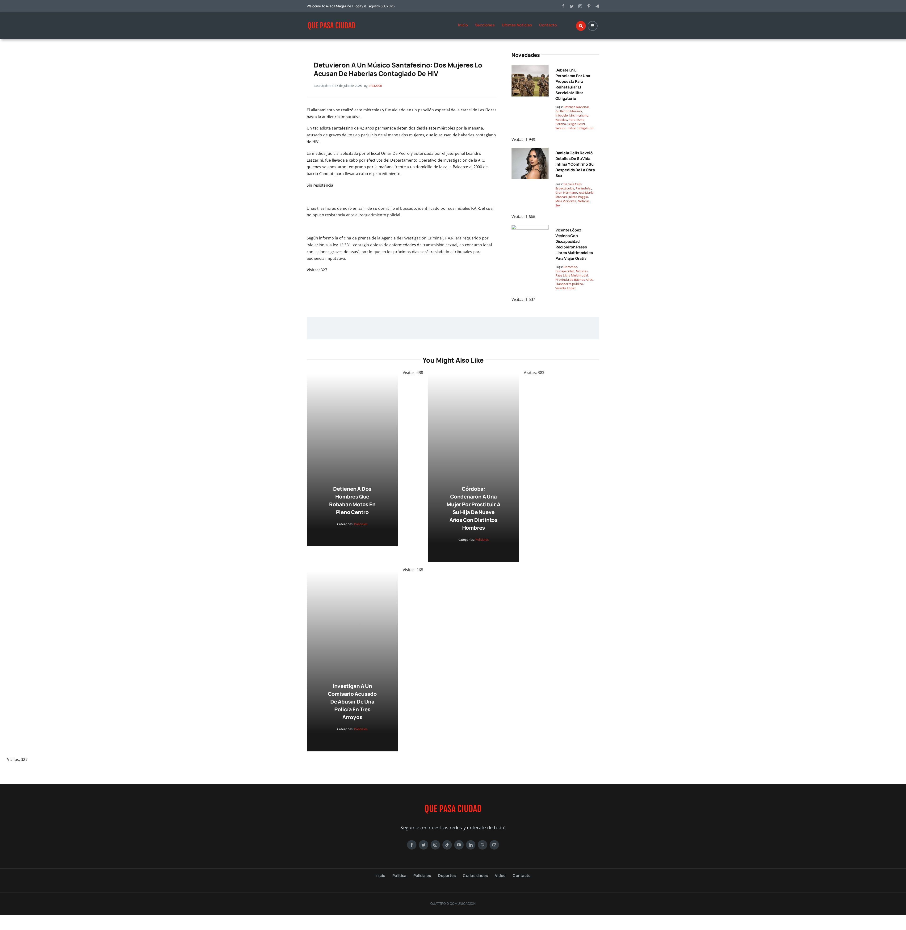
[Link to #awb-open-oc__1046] (581, 26)
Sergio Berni (576, 124)
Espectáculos (564, 188)
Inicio (463, 25)
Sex (558, 205)
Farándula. (583, 188)
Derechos (570, 267)
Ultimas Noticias (517, 25)
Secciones (485, 25)
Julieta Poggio (578, 197)
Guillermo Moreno (568, 111)
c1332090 (375, 86)
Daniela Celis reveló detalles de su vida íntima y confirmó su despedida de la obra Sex (575, 164)
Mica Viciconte (565, 201)
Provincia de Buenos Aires (574, 279)
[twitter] (572, 6)
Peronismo (576, 119)
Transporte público (569, 284)
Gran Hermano (566, 192)
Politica (560, 124)
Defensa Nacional (576, 107)
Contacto (548, 25)
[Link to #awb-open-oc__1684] (593, 26)
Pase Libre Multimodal (571, 275)
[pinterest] (589, 6)
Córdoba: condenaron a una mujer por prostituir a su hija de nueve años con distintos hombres (377, 662)
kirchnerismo (578, 115)
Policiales (386, 508)
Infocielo (561, 115)
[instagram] (580, 6)
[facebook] (563, 6)
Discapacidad (565, 271)
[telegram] (597, 6)
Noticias (561, 119)
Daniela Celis (572, 184)
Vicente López (565, 288)
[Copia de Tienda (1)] (331, 22)
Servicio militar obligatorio (574, 128)
